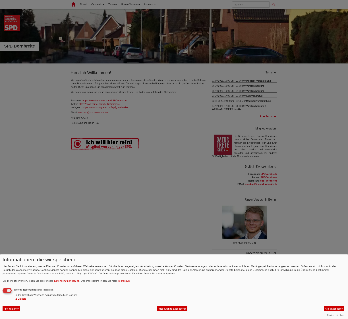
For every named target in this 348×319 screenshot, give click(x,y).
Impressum (124, 280)
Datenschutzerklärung (66, 280)
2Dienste (19, 298)
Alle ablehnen (11, 308)
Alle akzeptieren (334, 308)
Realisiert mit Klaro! (335, 315)
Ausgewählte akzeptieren (172, 308)
